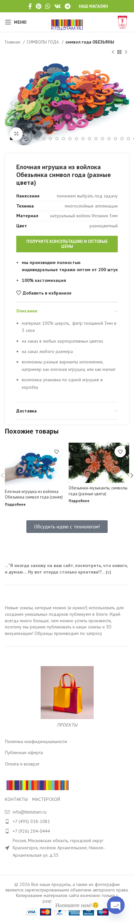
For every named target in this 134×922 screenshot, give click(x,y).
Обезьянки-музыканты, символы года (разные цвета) (98, 490)
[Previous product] (113, 52)
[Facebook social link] (30, 6)
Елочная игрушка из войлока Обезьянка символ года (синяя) (34, 494)
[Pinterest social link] (38, 6)
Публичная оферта (24, 752)
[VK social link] (57, 6)
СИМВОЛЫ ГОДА (43, 42)
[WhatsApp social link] (47, 6)
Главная (13, 42)
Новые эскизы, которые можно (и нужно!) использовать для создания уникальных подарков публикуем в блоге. (64, 611)
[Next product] (126, 52)
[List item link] (67, 821)
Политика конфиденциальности (36, 741)
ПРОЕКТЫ (67, 725)
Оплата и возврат (22, 764)
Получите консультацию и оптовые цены (67, 244)
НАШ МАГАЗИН (93, 6)
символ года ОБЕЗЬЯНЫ (89, 42)
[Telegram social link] (67, 6)
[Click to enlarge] (16, 133)
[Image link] (37, 785)
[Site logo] (67, 22)
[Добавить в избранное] (56, 451)
